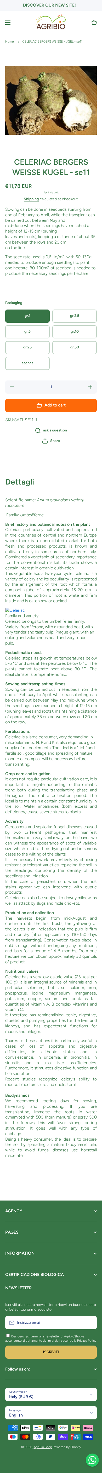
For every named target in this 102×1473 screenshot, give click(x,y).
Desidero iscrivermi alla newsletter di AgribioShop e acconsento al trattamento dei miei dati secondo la (44, 1338)
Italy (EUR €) (21, 1396)
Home (9, 41)
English (16, 1415)
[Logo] (51, 22)
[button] (94, 22)
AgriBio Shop (43, 1447)
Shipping (31, 199)
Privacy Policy (86, 1340)
